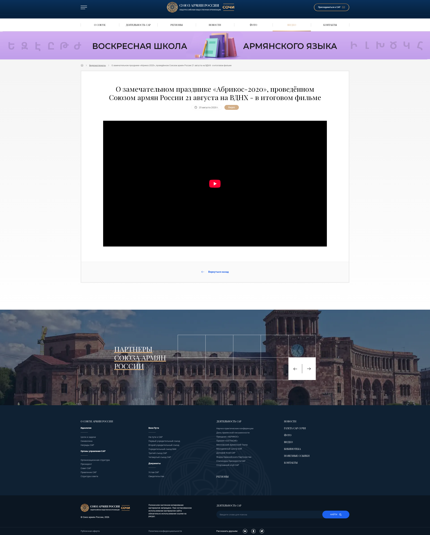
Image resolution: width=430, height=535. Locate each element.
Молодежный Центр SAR (229, 449)
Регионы (222, 476)
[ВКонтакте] (245, 531)
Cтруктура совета (89, 476)
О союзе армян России (97, 421)
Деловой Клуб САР (225, 453)
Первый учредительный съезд (164, 441)
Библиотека (292, 449)
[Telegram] (262, 531)
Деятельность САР (228, 421)
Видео (288, 442)
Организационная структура (95, 460)
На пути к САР (155, 437)
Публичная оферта (90, 531)
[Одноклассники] (253, 531)
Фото (287, 435)
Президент (86, 464)
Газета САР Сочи (295, 428)
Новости (290, 421)
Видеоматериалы (97, 65)
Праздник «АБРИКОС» (227, 436)
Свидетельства (156, 476)
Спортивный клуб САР (227, 465)
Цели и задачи (88, 437)
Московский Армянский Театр (232, 444)
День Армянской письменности (233, 432)
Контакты (291, 462)
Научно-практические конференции (234, 428)
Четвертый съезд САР (159, 457)
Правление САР (89, 472)
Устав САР (153, 472)
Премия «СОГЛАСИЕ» (227, 440)
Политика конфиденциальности (165, 531)
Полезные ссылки (297, 455)
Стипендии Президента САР (230, 461)
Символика (86, 441)
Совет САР (86, 468)
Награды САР (87, 445)
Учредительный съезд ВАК (162, 449)
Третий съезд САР (157, 453)
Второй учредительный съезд (163, 445)
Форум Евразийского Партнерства (233, 457)
